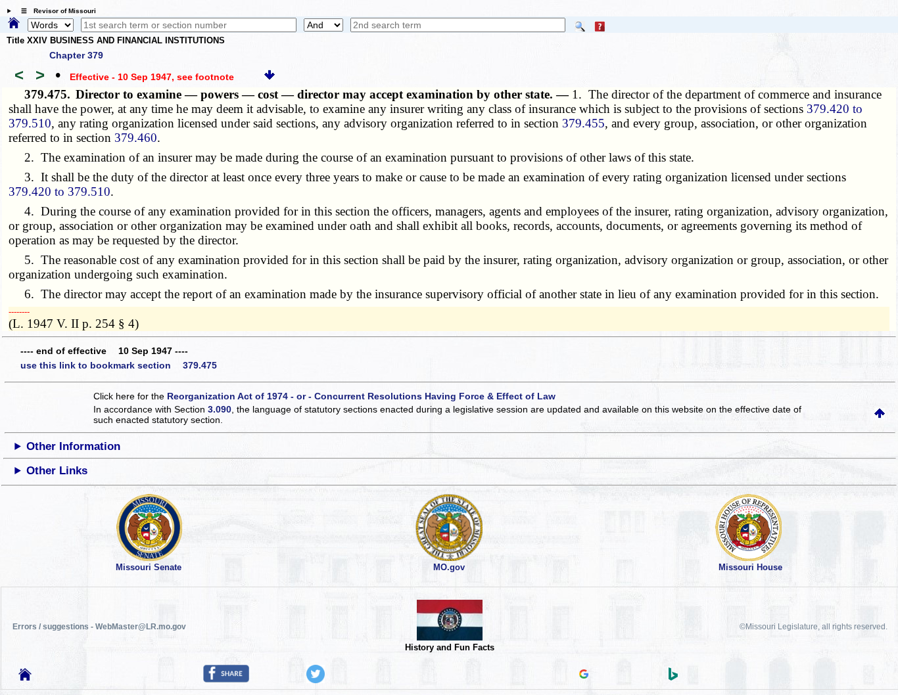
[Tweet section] (315, 680)
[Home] (14, 23)
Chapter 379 (76, 55)
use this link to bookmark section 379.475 (118, 365)
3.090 (219, 409)
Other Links (56, 470)
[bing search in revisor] (673, 677)
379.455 (583, 123)
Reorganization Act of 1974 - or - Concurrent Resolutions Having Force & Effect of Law (361, 396)
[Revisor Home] (25, 677)
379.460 (135, 138)
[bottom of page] (269, 77)
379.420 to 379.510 (59, 191)
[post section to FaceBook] (226, 679)
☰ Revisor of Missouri (55, 10)
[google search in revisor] (583, 675)
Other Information (73, 446)
